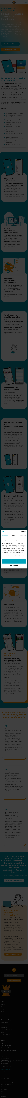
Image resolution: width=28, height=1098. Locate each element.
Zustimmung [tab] (5, 535)
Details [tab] (14, 535)
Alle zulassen (14, 561)
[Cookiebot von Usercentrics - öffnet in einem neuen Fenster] (20, 532)
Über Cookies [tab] (22, 535)
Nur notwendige (14, 565)
